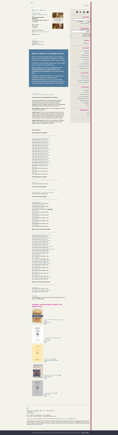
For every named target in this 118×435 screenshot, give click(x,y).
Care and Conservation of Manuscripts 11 (41, 234)
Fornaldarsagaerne (36, 202)
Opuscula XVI (35, 210)
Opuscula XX (35, 271)
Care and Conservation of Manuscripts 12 (41, 237)
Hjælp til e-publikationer (84, 82)
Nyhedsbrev (36, 10)
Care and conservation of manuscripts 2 (41, 149)
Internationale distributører (83, 98)
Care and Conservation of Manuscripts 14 (41, 243)
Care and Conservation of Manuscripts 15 (41, 251)
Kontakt (87, 105)
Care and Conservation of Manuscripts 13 (41, 240)
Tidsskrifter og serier (84, 68)
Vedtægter (86, 103)
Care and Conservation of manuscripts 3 (41, 152)
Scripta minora (35, 287)
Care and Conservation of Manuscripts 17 (41, 263)
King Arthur (34, 166)
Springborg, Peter (36, 13)
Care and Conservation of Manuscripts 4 (41, 144)
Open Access (86, 59)
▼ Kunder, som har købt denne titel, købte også (42, 94)
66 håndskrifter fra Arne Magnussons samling (42, 246)
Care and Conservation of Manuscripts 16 (41, 260)
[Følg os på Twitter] (84, 12)
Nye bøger (86, 61)
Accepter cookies (85, 432)
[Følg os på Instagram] (80, 12)
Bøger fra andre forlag (84, 66)
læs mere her (48, 79)
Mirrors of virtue (35, 254)
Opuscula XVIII (35, 222)
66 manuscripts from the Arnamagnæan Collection (43, 249)
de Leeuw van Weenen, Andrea (51, 375)
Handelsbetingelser (84, 100)
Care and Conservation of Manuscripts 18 (41, 277)
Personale (86, 92)
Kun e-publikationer (84, 57)
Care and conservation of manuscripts (40, 146)
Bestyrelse (86, 90)
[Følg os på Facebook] (77, 12)
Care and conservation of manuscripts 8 (41, 158)
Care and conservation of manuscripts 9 (41, 161)
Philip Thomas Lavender (58, 319)
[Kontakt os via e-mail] (87, 12)
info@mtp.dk (36, 411)
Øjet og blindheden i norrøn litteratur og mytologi (42, 192)
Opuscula (34, 169)
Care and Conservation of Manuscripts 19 (41, 290)
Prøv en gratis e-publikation (83, 80)
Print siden (44, 10)
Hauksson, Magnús (48, 359)
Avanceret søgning (84, 23)
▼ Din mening (35, 93)
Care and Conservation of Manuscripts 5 (41, 141)
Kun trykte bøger (85, 55)
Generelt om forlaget (84, 94)
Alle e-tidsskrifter (85, 78)
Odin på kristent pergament (38, 205)
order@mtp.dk (49, 65)
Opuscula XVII (35, 216)
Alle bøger (86, 53)
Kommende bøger (85, 63)
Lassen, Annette (35, 14)
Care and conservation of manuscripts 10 (41, 164)
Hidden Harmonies (36, 266)
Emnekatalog (86, 50)
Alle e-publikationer (84, 75)
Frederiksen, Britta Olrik (49, 337)
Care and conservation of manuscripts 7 (41, 155)
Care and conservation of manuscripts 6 (41, 138)
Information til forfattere (84, 96)
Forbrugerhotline (64, 418)
